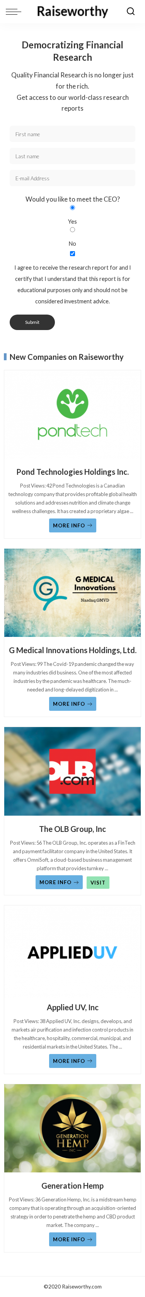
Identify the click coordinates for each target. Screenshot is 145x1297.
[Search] (130, 11)
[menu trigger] (15, 11)
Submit (32, 322)
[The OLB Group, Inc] (72, 773)
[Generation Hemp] (72, 1130)
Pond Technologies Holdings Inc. (72, 471)
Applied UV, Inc (73, 1007)
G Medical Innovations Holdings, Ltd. (72, 650)
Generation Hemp (72, 1185)
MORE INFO (69, 525)
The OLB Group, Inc (72, 828)
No (72, 243)
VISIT (98, 882)
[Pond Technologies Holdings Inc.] (72, 416)
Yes (72, 221)
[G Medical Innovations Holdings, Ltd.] (72, 595)
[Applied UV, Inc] (72, 951)
